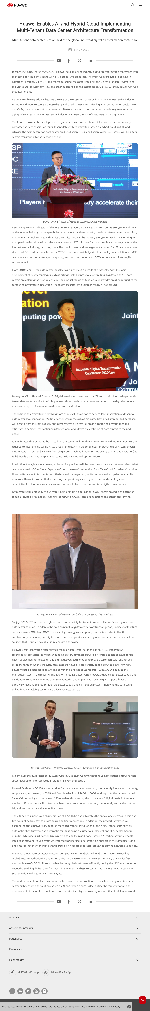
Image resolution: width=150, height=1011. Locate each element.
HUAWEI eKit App (28, 972)
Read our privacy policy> (109, 1006)
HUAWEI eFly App (61, 972)
